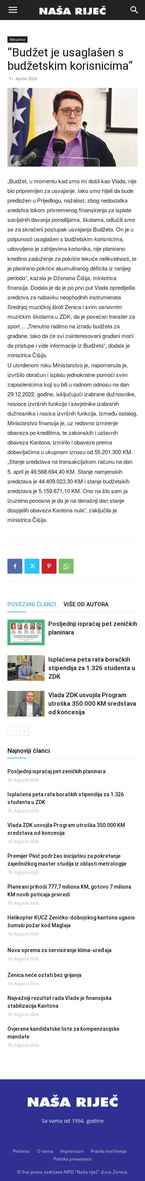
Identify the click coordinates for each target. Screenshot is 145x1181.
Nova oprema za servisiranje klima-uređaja (59, 950)
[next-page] (24, 731)
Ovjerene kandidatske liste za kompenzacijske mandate (63, 1033)
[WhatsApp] (66, 566)
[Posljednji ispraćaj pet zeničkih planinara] (26, 632)
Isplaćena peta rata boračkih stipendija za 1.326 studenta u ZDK (91, 668)
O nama (45, 1151)
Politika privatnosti (72, 1159)
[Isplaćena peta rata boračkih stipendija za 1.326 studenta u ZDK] (26, 668)
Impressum (72, 1151)
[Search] (134, 10)
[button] (13, 10)
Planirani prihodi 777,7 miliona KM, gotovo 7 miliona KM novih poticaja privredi (69, 891)
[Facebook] (14, 566)
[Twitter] (32, 566)
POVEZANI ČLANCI (31, 604)
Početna (21, 1151)
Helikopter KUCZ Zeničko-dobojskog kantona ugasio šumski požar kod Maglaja (71, 921)
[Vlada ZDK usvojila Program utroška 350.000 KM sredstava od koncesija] (26, 703)
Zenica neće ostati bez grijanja (44, 975)
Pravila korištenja (108, 1151)
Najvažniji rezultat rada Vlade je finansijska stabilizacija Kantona (59, 1002)
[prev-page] (12, 731)
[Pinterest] (49, 566)
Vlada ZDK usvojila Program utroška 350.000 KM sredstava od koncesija (92, 703)
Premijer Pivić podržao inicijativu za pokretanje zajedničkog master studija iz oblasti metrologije (66, 860)
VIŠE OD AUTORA (86, 604)
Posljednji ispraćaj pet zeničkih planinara (56, 771)
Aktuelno (17, 39)
